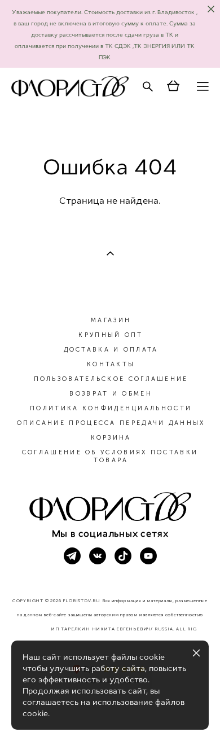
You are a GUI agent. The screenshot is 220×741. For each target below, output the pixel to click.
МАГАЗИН (111, 320)
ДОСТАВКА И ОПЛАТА (111, 349)
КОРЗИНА (111, 437)
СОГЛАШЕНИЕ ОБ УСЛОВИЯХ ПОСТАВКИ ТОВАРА (110, 456)
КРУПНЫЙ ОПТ (110, 335)
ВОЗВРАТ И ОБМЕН (110, 393)
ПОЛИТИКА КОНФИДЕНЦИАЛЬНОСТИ (111, 408)
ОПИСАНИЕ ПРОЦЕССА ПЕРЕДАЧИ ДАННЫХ (111, 423)
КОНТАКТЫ (111, 364)
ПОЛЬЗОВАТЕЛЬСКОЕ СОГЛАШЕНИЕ (111, 379)
